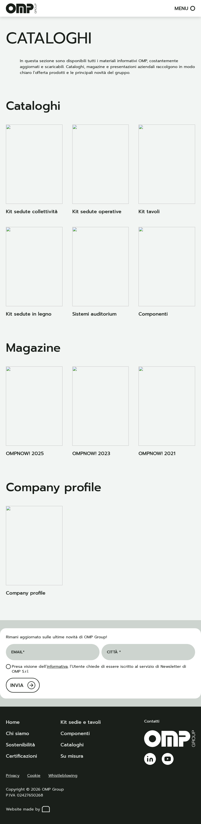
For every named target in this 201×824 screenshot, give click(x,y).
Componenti (75, 733)
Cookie (33, 776)
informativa (57, 667)
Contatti (151, 721)
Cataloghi (72, 744)
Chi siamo (17, 733)
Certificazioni (21, 756)
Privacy (12, 776)
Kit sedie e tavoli (81, 722)
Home (13, 722)
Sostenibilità (20, 744)
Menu (181, 8)
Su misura (72, 756)
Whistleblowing (62, 776)
